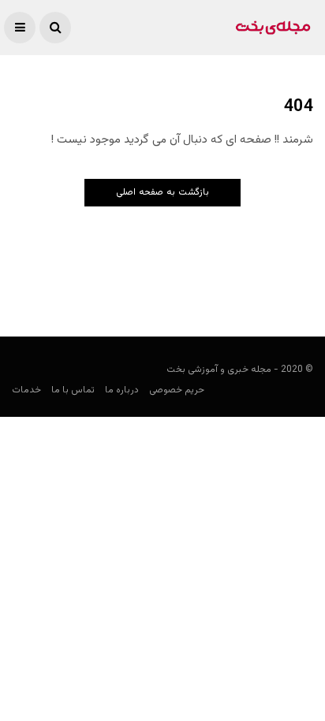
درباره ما (122, 390)
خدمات (26, 390)
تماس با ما (73, 390)
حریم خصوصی (176, 390)
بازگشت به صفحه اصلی (162, 192)
